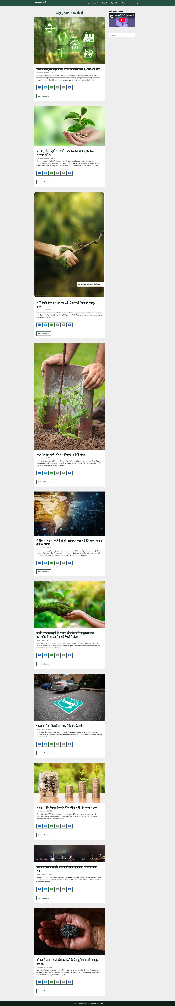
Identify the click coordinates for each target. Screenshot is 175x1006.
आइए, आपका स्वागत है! (92, 3)
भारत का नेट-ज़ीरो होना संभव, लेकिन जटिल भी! (60, 725)
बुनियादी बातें (104, 3)
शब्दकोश (138, 3)
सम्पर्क (131, 3)
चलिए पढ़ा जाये (113, 3)
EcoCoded (100, 1003)
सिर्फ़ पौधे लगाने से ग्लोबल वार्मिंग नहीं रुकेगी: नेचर (60, 454)
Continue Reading (43, 96)
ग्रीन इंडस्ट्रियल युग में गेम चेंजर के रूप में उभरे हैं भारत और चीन (68, 69)
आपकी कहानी (123, 3)
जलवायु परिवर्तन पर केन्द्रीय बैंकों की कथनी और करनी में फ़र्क (66, 807)
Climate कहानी (40, 2)
